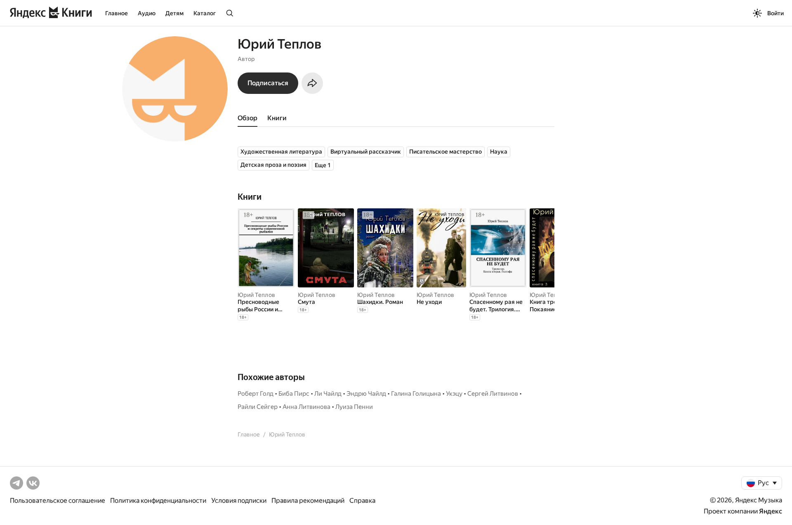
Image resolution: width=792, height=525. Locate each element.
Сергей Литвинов (492, 393)
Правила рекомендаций (307, 500)
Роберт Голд (255, 393)
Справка (362, 500)
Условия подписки (238, 500)
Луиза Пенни (354, 407)
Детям (174, 13)
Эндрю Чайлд (366, 393)
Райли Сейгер (258, 407)
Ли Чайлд (328, 393)
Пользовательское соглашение (57, 500)
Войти (775, 13)
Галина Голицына (416, 393)
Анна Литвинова (306, 407)
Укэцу (454, 393)
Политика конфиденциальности (158, 500)
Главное (116, 13)
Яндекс (770, 511)
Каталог (204, 13)
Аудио (147, 13)
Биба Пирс (293, 393)
